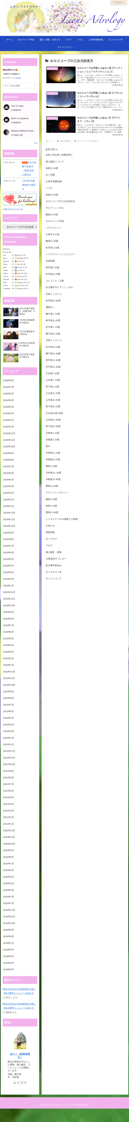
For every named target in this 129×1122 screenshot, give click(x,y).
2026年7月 (8, 387)
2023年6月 (8, 632)
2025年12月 (9, 433)
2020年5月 (8, 877)
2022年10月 (9, 685)
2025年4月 (8, 486)
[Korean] (14, 70)
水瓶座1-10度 (52, 439)
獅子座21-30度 (53, 353)
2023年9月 (8, 612)
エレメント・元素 (55, 280)
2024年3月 (8, 572)
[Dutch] (6, 70)
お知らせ (50, 525)
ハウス (49, 188)
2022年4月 (8, 724)
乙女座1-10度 (52, 373)
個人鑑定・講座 (54, 552)
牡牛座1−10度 (53, 327)
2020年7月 (8, 863)
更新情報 (50, 532)
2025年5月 (8, 479)
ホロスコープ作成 (55, 221)
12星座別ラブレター (56, 558)
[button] (35, 85)
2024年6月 (8, 552)
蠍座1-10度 (51, 499)
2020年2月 (8, 896)
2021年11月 (9, 757)
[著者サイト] (14, 1082)
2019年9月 (8, 930)
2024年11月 (9, 519)
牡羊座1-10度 (52, 247)
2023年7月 (8, 625)
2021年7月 (8, 784)
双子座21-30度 (53, 426)
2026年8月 (8, 380)
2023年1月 (8, 665)
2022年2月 (8, 738)
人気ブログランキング (13, 209)
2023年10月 (9, 605)
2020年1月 (8, 903)
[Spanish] (16, 70)
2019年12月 (9, 910)
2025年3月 (8, 493)
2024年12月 (9, 512)
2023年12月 (9, 592)
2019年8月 (8, 936)
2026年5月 (8, 400)
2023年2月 (8, 658)
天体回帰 (50, 261)
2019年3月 (8, 969)
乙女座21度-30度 (54, 413)
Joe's (35, 142)
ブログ (49, 545)
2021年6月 (8, 791)
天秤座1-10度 (52, 433)
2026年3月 (8, 413)
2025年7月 (8, 466)
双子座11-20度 (53, 406)
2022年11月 (9, 678)
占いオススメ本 (54, 572)
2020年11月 (9, 837)
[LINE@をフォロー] (25, 1082)
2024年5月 (8, 559)
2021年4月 (8, 804)
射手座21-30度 (53, 360)
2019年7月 (8, 943)
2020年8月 (8, 857)
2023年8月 (8, 618)
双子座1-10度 (52, 386)
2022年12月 (9, 671)
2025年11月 (9, 440)
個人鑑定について (55, 161)
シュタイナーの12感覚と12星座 (62, 519)
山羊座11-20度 (53, 400)
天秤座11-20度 (53, 453)
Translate (18, 78)
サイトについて (54, 578)
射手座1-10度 (52, 267)
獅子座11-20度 (53, 333)
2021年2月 (8, 817)
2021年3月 (8, 810)
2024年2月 (8, 579)
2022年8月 (8, 698)
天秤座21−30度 (53, 472)
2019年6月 (8, 949)
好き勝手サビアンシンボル (59, 287)
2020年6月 (8, 870)
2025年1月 (8, 506)
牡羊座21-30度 (53, 300)
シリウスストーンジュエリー (60, 254)
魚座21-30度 (52, 194)
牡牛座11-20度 (53, 347)
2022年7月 (8, 705)
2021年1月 (8, 824)
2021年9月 (8, 771)
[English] (9, 70)
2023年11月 (9, 599)
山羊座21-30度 (53, 419)
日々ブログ (51, 539)
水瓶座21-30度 (53, 479)
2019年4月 (8, 963)
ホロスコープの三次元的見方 (60, 201)
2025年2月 (8, 499)
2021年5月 (8, 797)
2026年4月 (8, 407)
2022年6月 (8, 711)
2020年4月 (8, 883)
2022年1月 (8, 744)
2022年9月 (8, 691)
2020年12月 (9, 830)
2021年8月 (8, 777)
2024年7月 (8, 546)
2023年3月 (8, 652)
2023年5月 (8, 638)
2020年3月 (8, 890)
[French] (11, 70)
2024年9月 (8, 532)
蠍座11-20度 (52, 214)
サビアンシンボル (55, 208)
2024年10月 (9, 526)
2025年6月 (8, 473)
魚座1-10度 (51, 506)
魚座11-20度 (52, 168)
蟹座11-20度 (52, 486)
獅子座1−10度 (53, 314)
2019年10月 (9, 923)
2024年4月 (8, 565)
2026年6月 (8, 393)
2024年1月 (8, 585)
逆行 (48, 446)
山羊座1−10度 (53, 380)
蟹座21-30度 (52, 512)
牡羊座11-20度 (53, 274)
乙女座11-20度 (53, 393)
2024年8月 (8, 539)
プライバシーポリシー (57, 492)
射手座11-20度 (53, 320)
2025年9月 (8, 453)
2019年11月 (9, 916)
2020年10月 (9, 844)
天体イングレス (54, 294)
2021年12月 (9, 751)
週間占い (50, 307)
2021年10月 (9, 764)
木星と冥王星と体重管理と (59, 155)
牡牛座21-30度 (53, 367)
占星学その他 (52, 234)
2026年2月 (8, 420)
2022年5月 (8, 718)
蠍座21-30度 (52, 241)
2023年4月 (8, 645)
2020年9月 (8, 850)
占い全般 (50, 174)
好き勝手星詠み (54, 565)
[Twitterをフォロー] (18, 1082)
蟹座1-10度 (51, 466)
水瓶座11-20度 (53, 459)
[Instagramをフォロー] (21, 1082)
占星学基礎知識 (54, 181)
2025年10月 (9, 446)
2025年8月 (8, 460)
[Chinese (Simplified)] (4, 70)
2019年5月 (8, 956)
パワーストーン (54, 228)
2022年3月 (8, 731)
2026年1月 (8, 426)
